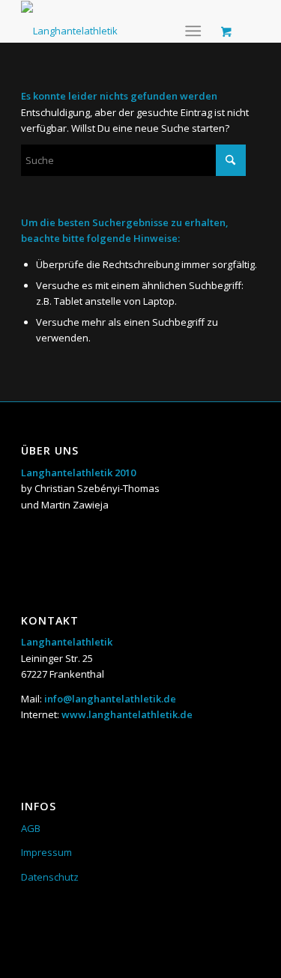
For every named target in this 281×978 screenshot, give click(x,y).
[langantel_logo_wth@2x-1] (69, 21)
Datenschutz (50, 877)
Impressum (46, 852)
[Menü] (193, 31)
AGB (30, 828)
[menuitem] (196, 31)
